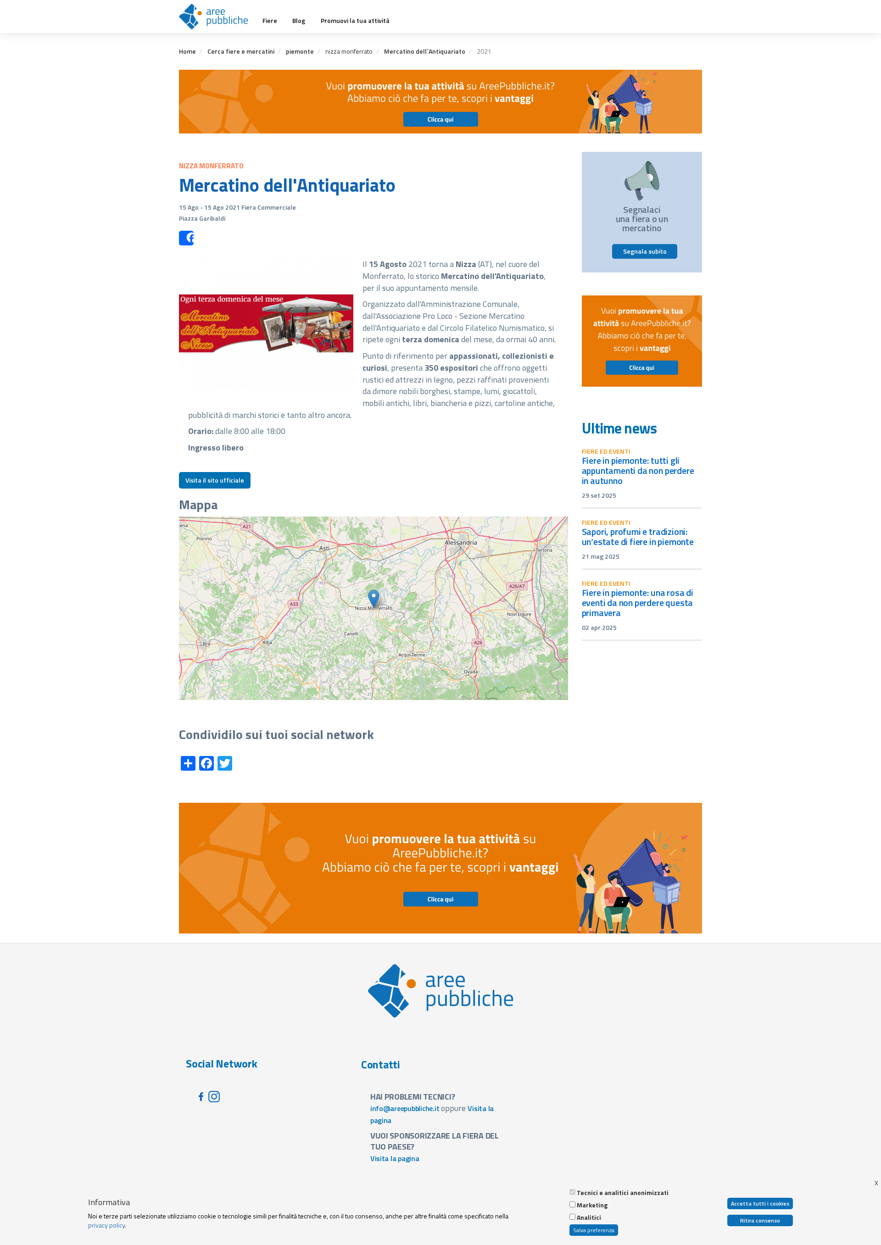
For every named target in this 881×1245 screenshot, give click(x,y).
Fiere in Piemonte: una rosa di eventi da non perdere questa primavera (637, 602)
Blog (298, 20)
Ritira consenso (760, 1220)
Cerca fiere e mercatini (240, 51)
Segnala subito (645, 251)
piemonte (300, 51)
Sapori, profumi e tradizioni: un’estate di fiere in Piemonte (638, 536)
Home (187, 51)
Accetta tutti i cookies (760, 1203)
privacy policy (106, 1225)
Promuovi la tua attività (355, 20)
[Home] (217, 16)
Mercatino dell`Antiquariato (424, 51)
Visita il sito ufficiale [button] (214, 480)
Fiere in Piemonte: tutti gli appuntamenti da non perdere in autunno (638, 470)
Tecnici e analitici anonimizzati (623, 1192)
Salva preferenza (593, 1230)
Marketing (592, 1205)
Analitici (589, 1217)
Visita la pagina (394, 1158)
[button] (373, 598)
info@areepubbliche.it (405, 1108)
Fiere (269, 20)
